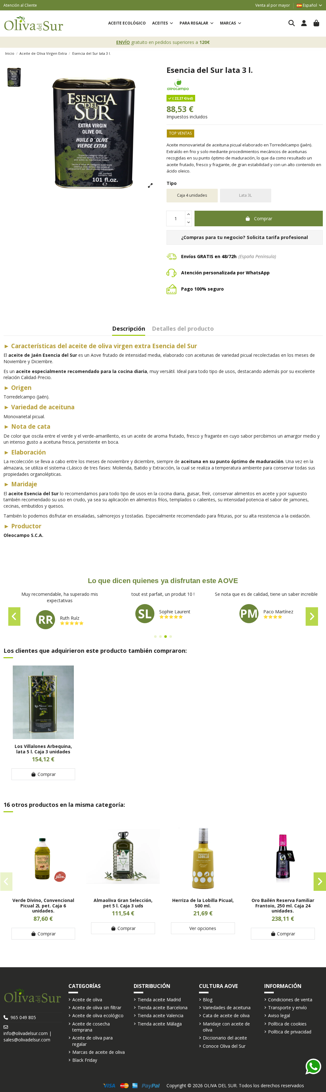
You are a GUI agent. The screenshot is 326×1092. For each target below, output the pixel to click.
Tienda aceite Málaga (160, 1024)
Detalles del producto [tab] (183, 329)
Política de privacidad (289, 1032)
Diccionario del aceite (225, 1038)
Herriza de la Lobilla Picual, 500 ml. (203, 903)
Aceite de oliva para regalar (92, 1041)
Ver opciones (202, 928)
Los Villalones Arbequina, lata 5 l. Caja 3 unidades (43, 749)
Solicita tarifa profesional (277, 237)
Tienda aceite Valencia (160, 1015)
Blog (207, 1000)
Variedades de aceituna (227, 1007)
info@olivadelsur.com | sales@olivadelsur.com (28, 1036)
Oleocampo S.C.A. (23, 535)
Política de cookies (287, 1024)
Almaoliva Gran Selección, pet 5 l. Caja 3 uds (123, 903)
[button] (162, 23)
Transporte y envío (287, 1007)
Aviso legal (279, 1015)
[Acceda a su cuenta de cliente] (304, 23)
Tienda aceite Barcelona (163, 1007)
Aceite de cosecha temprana (91, 1027)
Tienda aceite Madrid (159, 1000)
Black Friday (84, 1060)
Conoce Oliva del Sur (224, 1046)
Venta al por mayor (272, 5)
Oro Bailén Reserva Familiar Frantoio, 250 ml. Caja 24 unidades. (283, 905)
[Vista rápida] (43, 736)
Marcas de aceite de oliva (98, 1052)
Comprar (263, 218)
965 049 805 (23, 1017)
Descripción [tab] (128, 329)
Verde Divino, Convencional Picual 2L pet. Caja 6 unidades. (43, 905)
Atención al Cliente (20, 5)
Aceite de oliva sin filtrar (96, 1007)
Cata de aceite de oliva (226, 1015)
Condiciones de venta (290, 1000)
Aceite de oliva (87, 1000)
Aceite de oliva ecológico (98, 1015)
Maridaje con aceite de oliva (226, 1027)
